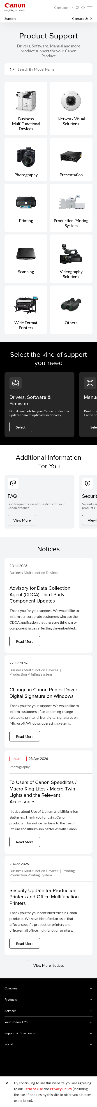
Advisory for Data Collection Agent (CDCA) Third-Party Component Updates (39, 594)
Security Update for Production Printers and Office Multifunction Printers (44, 896)
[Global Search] (83, 8)
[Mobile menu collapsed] (89, 7)
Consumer (61, 7)
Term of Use (33, 1089)
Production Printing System (30, 674)
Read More (24, 641)
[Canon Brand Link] (15, 7)
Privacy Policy (61, 1089)
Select (20, 427)
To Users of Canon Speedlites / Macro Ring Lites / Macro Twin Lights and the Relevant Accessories (43, 792)
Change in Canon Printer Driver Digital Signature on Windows (43, 692)
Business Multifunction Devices (33, 572)
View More (22, 520)
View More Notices (48, 965)
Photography (19, 767)
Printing (69, 870)
